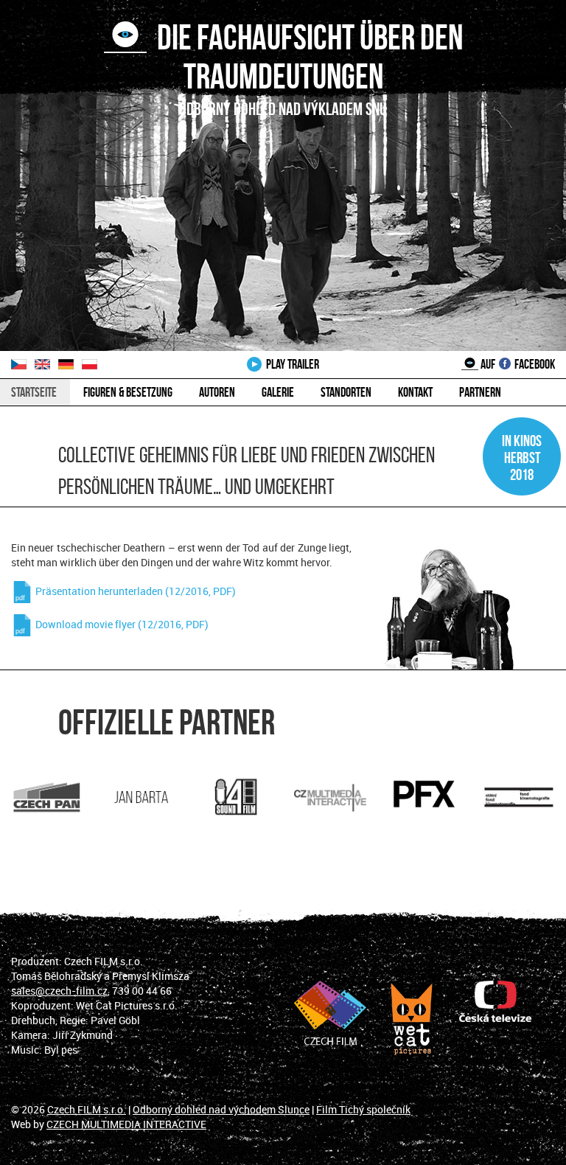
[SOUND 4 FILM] (236, 797)
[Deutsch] (70, 364)
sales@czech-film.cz (59, 991)
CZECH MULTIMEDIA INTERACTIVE (126, 1124)
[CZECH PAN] (47, 797)
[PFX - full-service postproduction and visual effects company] (424, 794)
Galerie (278, 392)
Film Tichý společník (363, 1109)
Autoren (217, 392)
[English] (46, 364)
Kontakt (415, 392)
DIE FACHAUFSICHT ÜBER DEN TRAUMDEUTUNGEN (305, 57)
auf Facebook (516, 364)
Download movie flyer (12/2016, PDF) (121, 624)
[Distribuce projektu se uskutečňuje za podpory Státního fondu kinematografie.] (519, 797)
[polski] (92, 364)
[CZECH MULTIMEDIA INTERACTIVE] (330, 797)
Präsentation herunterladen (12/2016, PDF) (134, 591)
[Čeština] (23, 364)
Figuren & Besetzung (127, 392)
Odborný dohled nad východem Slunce (221, 1109)
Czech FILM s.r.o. (86, 1109)
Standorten (346, 392)
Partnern (480, 392)
